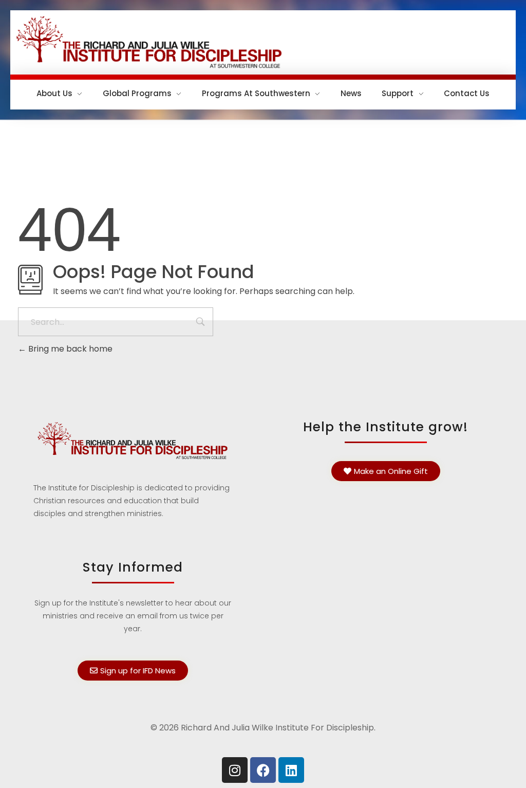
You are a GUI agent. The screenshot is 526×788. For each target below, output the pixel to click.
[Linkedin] (291, 770)
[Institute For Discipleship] (263, 40)
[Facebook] (263, 770)
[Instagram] (235, 770)
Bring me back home (69, 349)
